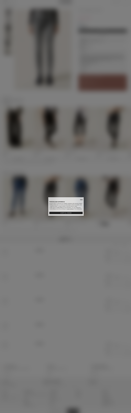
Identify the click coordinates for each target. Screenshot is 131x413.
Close (81, 199)
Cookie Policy (59, 207)
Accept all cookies (66, 213)
